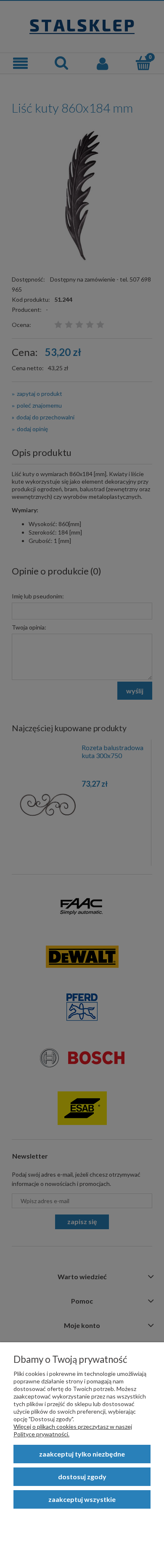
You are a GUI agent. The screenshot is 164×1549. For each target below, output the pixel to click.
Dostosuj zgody (82, 1477)
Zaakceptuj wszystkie (82, 1499)
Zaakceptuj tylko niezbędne (82, 1454)
